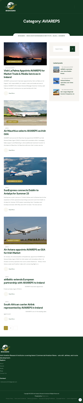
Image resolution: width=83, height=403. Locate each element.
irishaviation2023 (9, 68)
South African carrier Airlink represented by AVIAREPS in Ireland (23, 306)
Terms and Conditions (20, 398)
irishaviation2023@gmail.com (9, 382)
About (1, 363)
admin (7, 128)
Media (1, 368)
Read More (12, 93)
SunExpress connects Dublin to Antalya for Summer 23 (21, 192)
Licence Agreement (72, 398)
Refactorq (45, 396)
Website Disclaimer (32, 398)
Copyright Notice (61, 398)
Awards (2, 366)
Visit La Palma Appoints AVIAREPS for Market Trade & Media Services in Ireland (24, 74)
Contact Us (3, 373)
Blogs (1, 371)
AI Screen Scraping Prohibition (47, 398)
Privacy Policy (9, 398)
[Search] (72, 49)
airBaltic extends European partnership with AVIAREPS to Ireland (24, 281)
